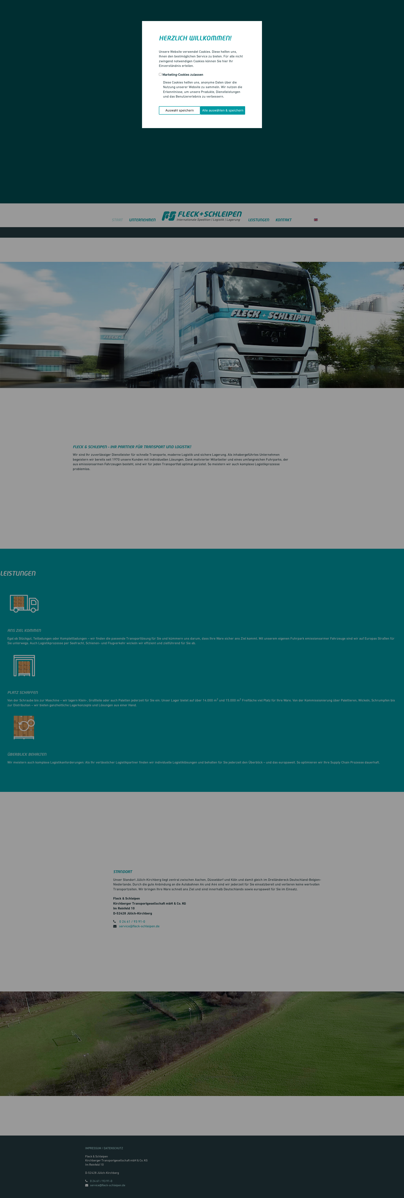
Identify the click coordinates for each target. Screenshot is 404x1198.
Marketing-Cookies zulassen (182, 74)
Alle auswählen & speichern (222, 110)
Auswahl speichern (179, 110)
